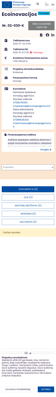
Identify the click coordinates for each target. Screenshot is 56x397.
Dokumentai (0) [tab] (28, 189)
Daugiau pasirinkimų (18, 389)
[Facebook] (48, 35)
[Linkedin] (52, 35)
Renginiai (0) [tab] (28, 213)
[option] (28, 167)
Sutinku (46, 389)
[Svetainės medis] (30, 353)
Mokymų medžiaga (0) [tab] (28, 205)
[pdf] (41, 35)
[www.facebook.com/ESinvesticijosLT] (26, 353)
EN (52, 4)
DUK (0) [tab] (28, 197)
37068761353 (20, 102)
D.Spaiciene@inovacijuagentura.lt (31, 106)
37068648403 (21, 119)
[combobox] (28, 167)
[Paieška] (37, 4)
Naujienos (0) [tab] (28, 222)
